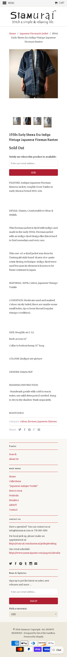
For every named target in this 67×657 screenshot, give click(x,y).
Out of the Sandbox (46, 633)
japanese (42, 421)
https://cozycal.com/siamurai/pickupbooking (33, 543)
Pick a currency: (18, 608)
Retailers (14, 500)
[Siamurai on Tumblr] (25, 563)
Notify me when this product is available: (33, 156)
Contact (13, 509)
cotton (23, 421)
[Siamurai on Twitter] (10, 563)
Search (12, 454)
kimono (52, 421)
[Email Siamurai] (35, 563)
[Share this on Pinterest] (29, 429)
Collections (15, 481)
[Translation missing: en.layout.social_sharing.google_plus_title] (33, 429)
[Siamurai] (33, 16)
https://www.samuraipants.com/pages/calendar (34, 553)
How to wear (15, 490)
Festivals (14, 495)
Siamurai (25, 629)
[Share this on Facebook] (24, 429)
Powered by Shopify (33, 636)
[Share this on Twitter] (19, 429)
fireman (32, 421)
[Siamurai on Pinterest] (20, 563)
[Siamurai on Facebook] (15, 563)
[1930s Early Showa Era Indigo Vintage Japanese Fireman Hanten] (33, 73)
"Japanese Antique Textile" (23, 486)
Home (12, 476)
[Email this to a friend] (38, 429)
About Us (14, 459)
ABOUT (13, 505)
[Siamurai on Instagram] (30, 563)
